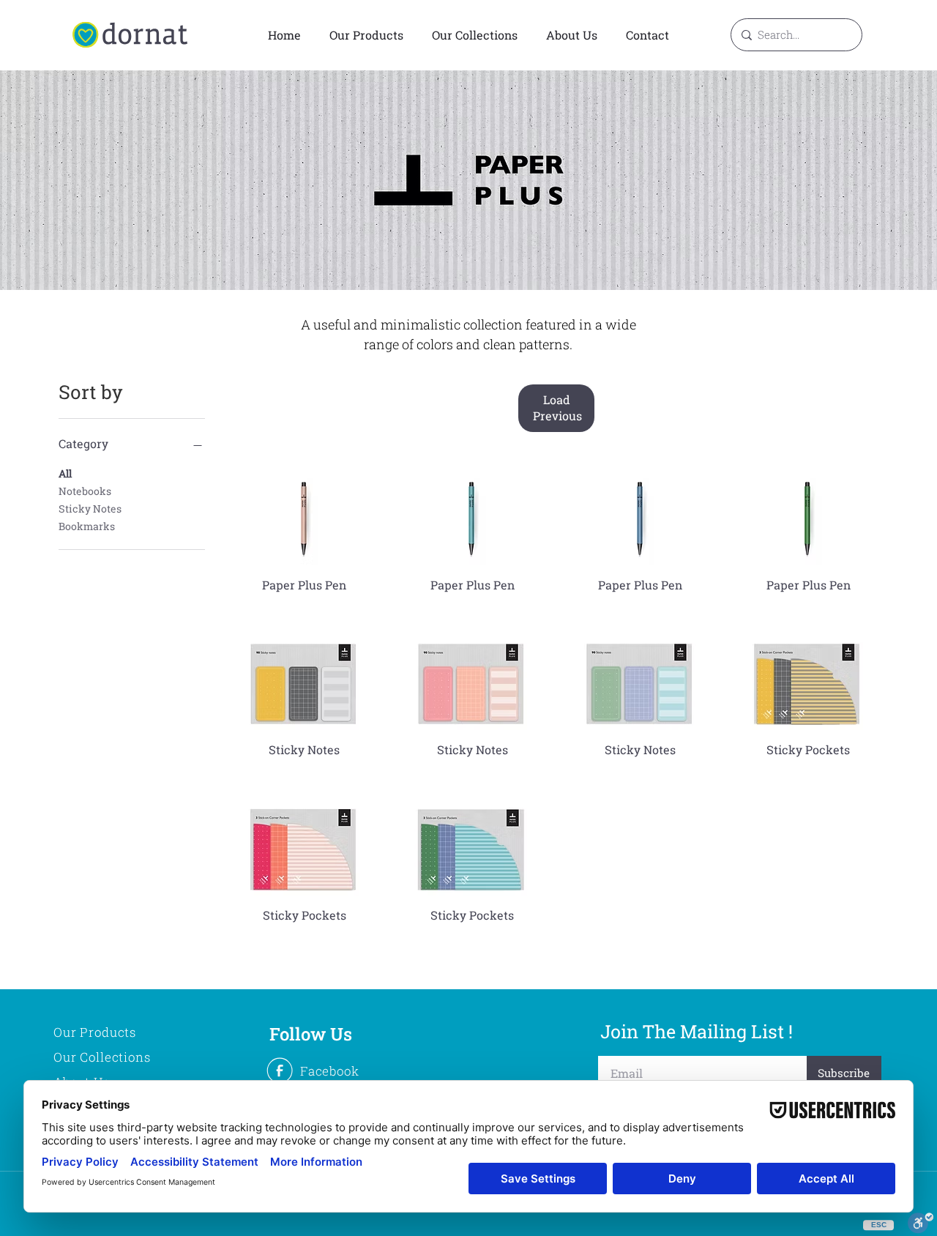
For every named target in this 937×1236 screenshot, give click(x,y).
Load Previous (557, 407)
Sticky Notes (90, 508)
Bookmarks (87, 526)
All (65, 473)
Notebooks (85, 491)
